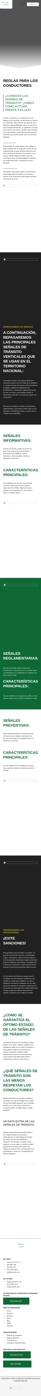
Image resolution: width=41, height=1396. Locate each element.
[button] (22, 4)
